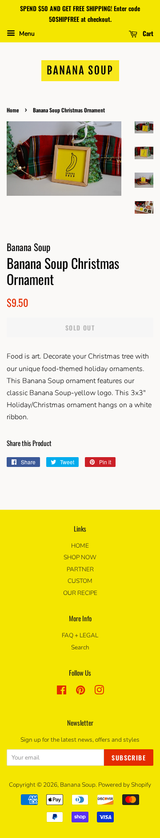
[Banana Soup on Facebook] (61, 692)
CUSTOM (80, 581)
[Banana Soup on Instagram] (99, 692)
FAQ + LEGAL (80, 635)
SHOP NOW (80, 557)
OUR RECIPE (80, 593)
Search (80, 647)
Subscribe (129, 757)
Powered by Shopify (124, 784)
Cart (147, 32)
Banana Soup (78, 784)
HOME (80, 545)
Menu (26, 33)
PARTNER (80, 569)
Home (13, 110)
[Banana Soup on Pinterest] (80, 692)
